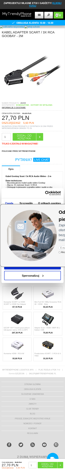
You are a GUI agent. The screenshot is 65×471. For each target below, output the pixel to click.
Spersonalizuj (30, 275)
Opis (11, 169)
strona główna (32, 384)
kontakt (32, 428)
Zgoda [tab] (9, 203)
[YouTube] (44, 445)
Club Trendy (32, 408)
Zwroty (32, 404)
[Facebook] (9, 445)
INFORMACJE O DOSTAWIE (14, 108)
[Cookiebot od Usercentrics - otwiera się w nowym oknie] (46, 193)
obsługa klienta (32, 389)
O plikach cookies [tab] (49, 203)
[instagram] (56, 445)
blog (32, 413)
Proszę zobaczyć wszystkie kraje (32, 418)
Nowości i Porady (32, 423)
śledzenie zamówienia (32, 394)
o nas (32, 399)
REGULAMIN (32, 433)
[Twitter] (21, 445)
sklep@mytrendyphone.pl (42, 373)
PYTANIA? (32, 159)
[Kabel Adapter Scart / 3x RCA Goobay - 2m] (32, 101)
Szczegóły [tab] (26, 203)
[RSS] (32, 445)
